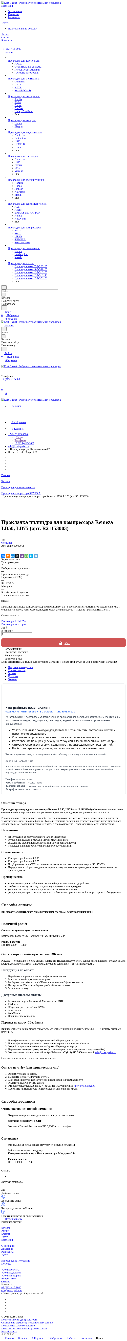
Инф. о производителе (20, 667)
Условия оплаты (10, 1269)
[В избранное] (2, 549)
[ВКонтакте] (3, 556)
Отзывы (12, 679)
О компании (15, 11)
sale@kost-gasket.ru (18, 446)
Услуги (5, 1236)
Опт (67, 643)
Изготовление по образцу (22, 28)
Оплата (12, 673)
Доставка (13, 676)
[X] (17, 556)
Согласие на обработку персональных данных (27, 1322)
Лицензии (13, 14)
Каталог (5, 1227)
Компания (7, 1239)
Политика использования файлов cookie (24, 1328)
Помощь (6, 1263)
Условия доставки (11, 1272)
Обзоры (5, 1281)
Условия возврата (11, 1275)
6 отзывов (7, 542)
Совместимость (16, 670)
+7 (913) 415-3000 (11, 48)
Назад (19, 437)
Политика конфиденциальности (19, 1319)
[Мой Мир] (13, 556)
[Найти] (4, 307)
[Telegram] (36, 556)
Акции (5, 1230)
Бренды (5, 1233)
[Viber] (22, 556)
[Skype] (31, 556)
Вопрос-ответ (9, 1278)
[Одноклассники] (8, 556)
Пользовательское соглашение (18, 1325)
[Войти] (2, 386)
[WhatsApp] (26, 556)
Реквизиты (14, 17)
